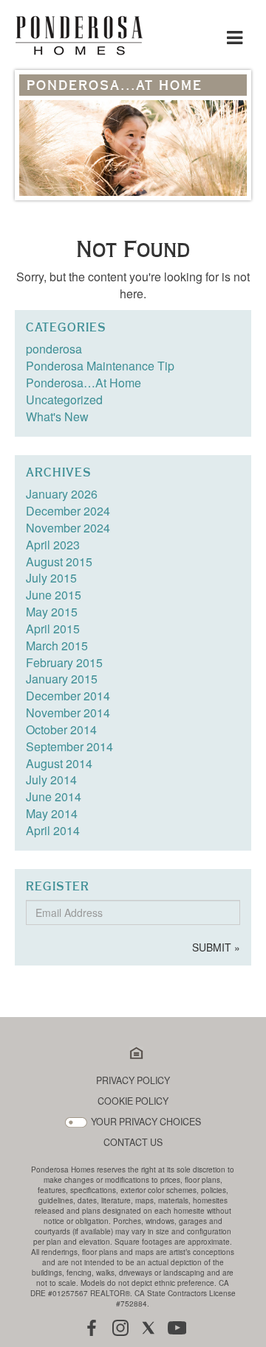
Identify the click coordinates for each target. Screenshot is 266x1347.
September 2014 (69, 746)
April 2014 (53, 830)
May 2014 (52, 813)
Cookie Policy (133, 1101)
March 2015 (57, 645)
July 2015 (51, 577)
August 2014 (59, 763)
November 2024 (68, 527)
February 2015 (64, 662)
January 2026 (62, 493)
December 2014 (68, 695)
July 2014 (51, 779)
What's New (57, 416)
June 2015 (53, 594)
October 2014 (61, 729)
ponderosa (54, 348)
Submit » (216, 947)
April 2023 (53, 544)
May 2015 (52, 611)
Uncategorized (64, 399)
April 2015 (53, 628)
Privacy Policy (133, 1081)
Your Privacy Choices (146, 1122)
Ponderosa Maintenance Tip (100, 365)
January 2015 (62, 678)
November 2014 (68, 712)
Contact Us (133, 1142)
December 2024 (68, 510)
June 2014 (53, 796)
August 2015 (59, 561)
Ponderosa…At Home (83, 382)
